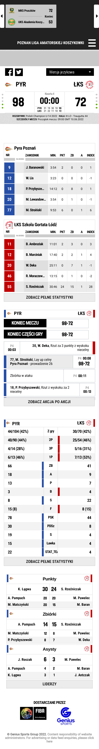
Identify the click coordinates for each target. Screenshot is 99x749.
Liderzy (50, 684)
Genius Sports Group (66, 716)
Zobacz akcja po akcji (49, 401)
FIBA (33, 716)
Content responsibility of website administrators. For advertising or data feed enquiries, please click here (49, 738)
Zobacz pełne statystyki (49, 297)
